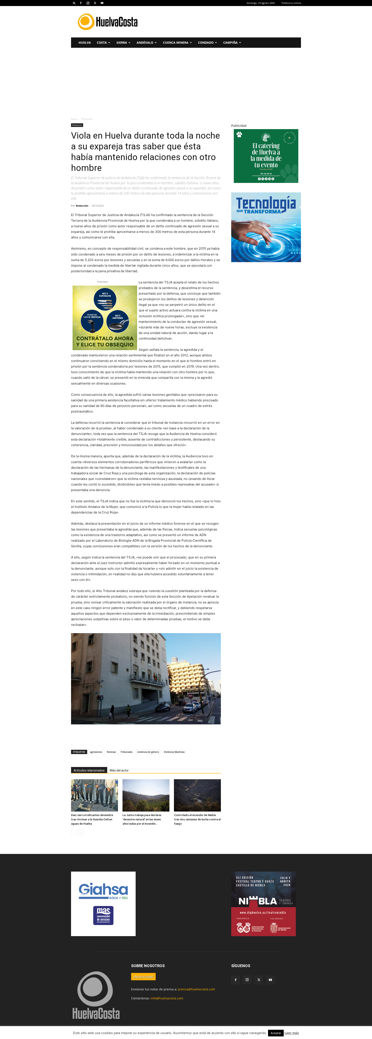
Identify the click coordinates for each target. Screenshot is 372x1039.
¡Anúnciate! (143, 976)
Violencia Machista (174, 751)
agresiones (96, 751)
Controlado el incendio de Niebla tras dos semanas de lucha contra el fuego (197, 819)
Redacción (82, 205)
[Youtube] (102, 3)
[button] (74, 3)
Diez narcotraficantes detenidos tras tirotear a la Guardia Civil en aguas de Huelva (92, 819)
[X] (95, 3)
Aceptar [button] (276, 1033)
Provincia (77, 125)
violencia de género (148, 751)
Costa (102, 42)
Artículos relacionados (89, 770)
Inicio (74, 119)
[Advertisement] (222, 21)
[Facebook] (81, 3)
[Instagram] (88, 3)
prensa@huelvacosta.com (196, 989)
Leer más (292, 1033)
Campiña (230, 42)
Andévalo (145, 42)
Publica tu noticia (291, 3)
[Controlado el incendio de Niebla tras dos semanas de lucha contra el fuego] (197, 795)
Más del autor (119, 770)
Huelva (85, 42)
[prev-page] (73, 832)
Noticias (111, 751)
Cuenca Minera (175, 42)
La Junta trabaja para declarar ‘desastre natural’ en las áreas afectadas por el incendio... (141, 819)
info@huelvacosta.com (167, 998)
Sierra (121, 42)
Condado (206, 42)
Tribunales (126, 751)
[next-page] (80, 832)
